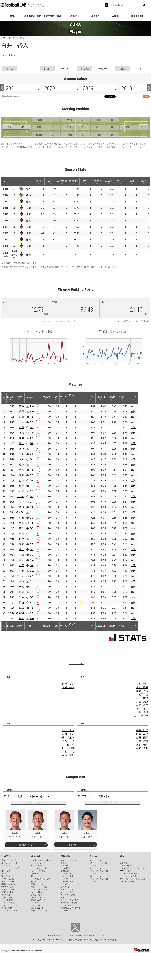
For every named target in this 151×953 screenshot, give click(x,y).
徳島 (21, 406)
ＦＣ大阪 (64, 884)
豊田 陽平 (142, 737)
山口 (21, 480)
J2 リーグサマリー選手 (99, 871)
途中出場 (62, 180)
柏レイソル (5, 871)
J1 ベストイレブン (97, 866)
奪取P (112, 397)
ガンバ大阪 (5, 895)
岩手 (21, 501)
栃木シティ (35, 876)
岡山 (21, 507)
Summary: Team (32, 15)
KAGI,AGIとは (125, 871)
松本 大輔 (142, 691)
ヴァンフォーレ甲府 (39, 887)
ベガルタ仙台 (36, 866)
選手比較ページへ (112, 802)
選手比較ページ (26, 845)
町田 (21, 416)
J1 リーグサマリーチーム (100, 860)
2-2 (32, 438)
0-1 (31, 422)
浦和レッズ (5, 866)
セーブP (90, 397)
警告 (132, 180)
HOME (12, 15)
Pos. (55, 397)
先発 (50, 180)
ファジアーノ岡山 (8, 903)
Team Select (136, 15)
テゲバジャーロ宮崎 (39, 911)
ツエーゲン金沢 (67, 876)
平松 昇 (69, 744)
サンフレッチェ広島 (9, 905)
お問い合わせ (97, 935)
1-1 (32, 448)
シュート (97, 180)
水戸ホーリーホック (9, 863)
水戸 (21, 448)
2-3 (31, 454)
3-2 (31, 427)
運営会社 (87, 935)
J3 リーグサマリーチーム (100, 876)
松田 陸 (143, 694)
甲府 (21, 454)
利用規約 (51, 935)
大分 (21, 459)
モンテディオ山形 (38, 871)
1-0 (31, 432)
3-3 (32, 581)
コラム (122, 860)
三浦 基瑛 (68, 687)
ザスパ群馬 (65, 866)
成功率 (108, 180)
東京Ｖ (20, 496)
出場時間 (73, 180)
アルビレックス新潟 (39, 889)
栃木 (21, 443)
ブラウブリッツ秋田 (39, 868)
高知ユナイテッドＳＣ (69, 900)
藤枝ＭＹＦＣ (36, 897)
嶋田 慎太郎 (67, 737)
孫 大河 (143, 712)
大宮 (21, 470)
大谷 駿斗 (142, 744)
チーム (133, 397)
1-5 (31, 507)
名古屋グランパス (8, 889)
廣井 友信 (142, 708)
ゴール (85, 180)
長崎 (21, 432)
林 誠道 (143, 741)
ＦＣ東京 (5, 874)
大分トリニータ (37, 908)
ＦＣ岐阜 (64, 879)
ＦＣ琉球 (64, 911)
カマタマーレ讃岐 (68, 895)
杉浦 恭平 (142, 734)
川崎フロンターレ (8, 881)
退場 (143, 180)
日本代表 (123, 863)
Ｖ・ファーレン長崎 (9, 911)
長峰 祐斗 (142, 684)
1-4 (31, 485)
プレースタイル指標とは (129, 874)
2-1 (31, 501)
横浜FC (20, 512)
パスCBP (101, 397)
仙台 (21, 485)
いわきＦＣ (35, 874)
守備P (122, 397)
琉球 (21, 464)
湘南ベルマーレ (37, 884)
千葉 (21, 422)
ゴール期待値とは (127, 881)
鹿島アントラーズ (8, 860)
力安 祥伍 (68, 751)
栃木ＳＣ (64, 863)
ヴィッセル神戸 (7, 900)
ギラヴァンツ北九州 (69, 903)
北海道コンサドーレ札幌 (41, 860)
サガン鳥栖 (35, 905)
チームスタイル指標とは (129, 876)
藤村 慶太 (68, 734)
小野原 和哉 (67, 748)
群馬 (21, 411)
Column (95, 15)
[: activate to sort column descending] (4, 181)
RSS (146, 96)
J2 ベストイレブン (97, 874)
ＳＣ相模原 (65, 868)
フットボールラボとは (129, 866)
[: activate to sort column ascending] (11, 181)
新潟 (21, 475)
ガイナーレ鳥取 (67, 889)
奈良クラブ (65, 887)
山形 (21, 491)
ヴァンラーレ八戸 (38, 863)
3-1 (31, 459)
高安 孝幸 (142, 705)
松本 (28, 188)
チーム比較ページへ (38, 802)
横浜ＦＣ (34, 881)
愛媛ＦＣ (64, 897)
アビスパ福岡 (6, 908)
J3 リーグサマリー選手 (99, 879)
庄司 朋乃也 (141, 715)
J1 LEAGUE (6, 856)
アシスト (120, 180)
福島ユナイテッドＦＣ (69, 860)
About (115, 15)
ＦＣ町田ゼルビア (8, 879)
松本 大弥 (68, 730)
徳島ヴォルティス (38, 900)
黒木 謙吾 (142, 687)
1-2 (31, 416)
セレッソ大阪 (6, 897)
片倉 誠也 (142, 701)
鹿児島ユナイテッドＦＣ (70, 908)
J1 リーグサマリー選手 (99, 863)
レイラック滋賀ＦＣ (69, 881)
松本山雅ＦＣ (66, 871)
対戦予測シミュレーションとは (132, 879)
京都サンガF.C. (7, 892)
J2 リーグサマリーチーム (100, 868)
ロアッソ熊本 (66, 905)
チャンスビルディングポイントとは (57, 321)
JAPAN (74, 15)
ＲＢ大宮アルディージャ (41, 879)
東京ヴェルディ (7, 876)
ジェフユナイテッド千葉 (11, 868)
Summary (94, 856)
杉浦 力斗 (142, 748)
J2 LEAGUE (35, 856)
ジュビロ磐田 (36, 895)
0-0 (32, 406)
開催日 (10, 397)
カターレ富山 (36, 892)
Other (122, 856)
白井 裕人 (68, 684)
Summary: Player (53, 15)
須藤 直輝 (68, 755)
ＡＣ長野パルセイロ (69, 874)
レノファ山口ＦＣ (68, 892)
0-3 (31, 544)
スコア (29, 398)
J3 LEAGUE (65, 856)
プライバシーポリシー (74, 935)
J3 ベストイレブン (97, 881)
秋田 (21, 427)
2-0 (31, 443)
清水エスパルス (7, 887)
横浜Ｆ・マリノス (8, 884)
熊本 (21, 438)
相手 (19, 397)
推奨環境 (60, 935)
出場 (38, 180)
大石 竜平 (68, 741)
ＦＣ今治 (34, 903)
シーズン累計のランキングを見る (132, 321)
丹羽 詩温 (142, 730)
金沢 (28, 201)
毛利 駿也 (142, 698)
